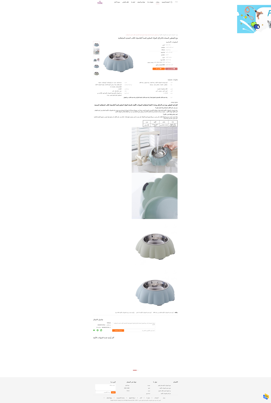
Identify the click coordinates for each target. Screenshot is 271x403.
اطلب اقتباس (125, 2)
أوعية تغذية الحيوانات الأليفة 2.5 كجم (143, 312)
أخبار (141, 397)
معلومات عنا (150, 2)
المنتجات (156, 397)
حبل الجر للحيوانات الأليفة (166, 393)
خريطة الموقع (132, 397)
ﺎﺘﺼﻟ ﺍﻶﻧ (158, 68)
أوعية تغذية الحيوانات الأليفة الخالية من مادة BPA (163, 312)
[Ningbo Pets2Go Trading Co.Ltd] (100, 2)
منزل (164, 397)
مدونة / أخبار (117, 2)
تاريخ (149, 388)
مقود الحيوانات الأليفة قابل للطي (164, 385)
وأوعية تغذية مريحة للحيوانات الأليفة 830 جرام (124, 312)
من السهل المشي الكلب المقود (164, 390)
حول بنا (148, 397)
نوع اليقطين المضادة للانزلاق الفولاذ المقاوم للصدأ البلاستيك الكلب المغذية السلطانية (142, 34)
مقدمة (149, 385)
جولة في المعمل (141, 2)
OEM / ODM (126, 388)
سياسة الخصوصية (121, 397)
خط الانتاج (127, 385)
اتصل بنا (133, 2)
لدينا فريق (148, 393)
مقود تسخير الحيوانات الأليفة (165, 388)
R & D (128, 390)
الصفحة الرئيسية (166, 2)
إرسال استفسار (118, 330)
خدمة (149, 390)
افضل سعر (170, 68)
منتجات (157, 2)
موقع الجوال (109, 397)
